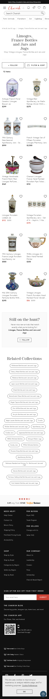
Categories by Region (11, 565)
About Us (30, 555)
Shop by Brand (9, 560)
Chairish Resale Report (34, 580)
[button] (5, 7)
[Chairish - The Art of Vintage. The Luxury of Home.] (14, 8)
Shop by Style (9, 555)
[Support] (43, 694)
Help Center (8, 515)
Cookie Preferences (29, 685)
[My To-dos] (28, 8)
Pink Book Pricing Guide (12, 535)
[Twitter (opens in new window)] (31, 675)
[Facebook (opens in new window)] (14, 675)
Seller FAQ (30, 535)
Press (28, 570)
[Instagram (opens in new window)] (6, 675)
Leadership (30, 560)
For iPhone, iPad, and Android (14, 619)
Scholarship (31, 575)
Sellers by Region (10, 570)
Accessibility (8, 540)
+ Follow (13, 65)
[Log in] (23, 8)
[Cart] (44, 8)
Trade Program (32, 520)
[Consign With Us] (34, 8)
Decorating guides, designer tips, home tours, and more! (24, 609)
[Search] (42, 13)
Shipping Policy (9, 530)
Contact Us (8, 520)
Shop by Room (9, 575)
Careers (29, 565)
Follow (25, 340)
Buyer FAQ (30, 515)
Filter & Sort (38, 65)
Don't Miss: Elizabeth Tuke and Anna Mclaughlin (24, 2)
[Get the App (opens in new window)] (10, 629)
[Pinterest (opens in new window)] (22, 675)
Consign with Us (32, 530)
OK (24, 692)
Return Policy (8, 525)
